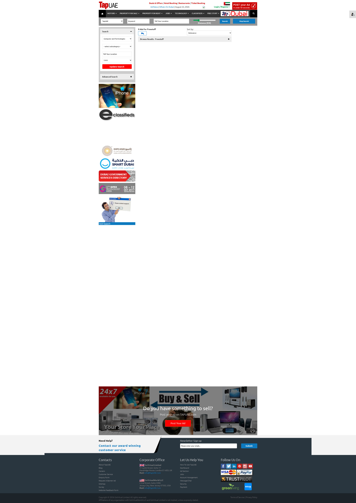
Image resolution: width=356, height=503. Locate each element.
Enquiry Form (104, 477)
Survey (101, 487)
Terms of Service (237, 497)
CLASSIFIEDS (197, 13)
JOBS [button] (167, 13)
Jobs (182, 474)
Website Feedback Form (108, 490)
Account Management (189, 477)
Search (225, 21)
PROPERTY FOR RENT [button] (151, 13)
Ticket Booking (198, 3)
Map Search (244, 21)
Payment (183, 487)
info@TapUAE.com (152, 472)
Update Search (117, 66)
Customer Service (106, 474)
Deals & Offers (156, 3)
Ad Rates (154, 7)
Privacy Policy (251, 497)
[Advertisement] (117, 243)
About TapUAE (105, 465)
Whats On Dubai (167, 7)
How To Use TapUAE (188, 465)
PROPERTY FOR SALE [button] (129, 13)
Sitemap (102, 484)
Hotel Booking (170, 3)
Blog (100, 468)
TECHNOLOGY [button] (181, 13)
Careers (102, 471)
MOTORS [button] (111, 13)
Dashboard (184, 468)
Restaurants (184, 3)
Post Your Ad (178, 423)
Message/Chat (186, 480)
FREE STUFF (212, 13)
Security (183, 484)
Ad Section (184, 471)
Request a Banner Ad (107, 480)
